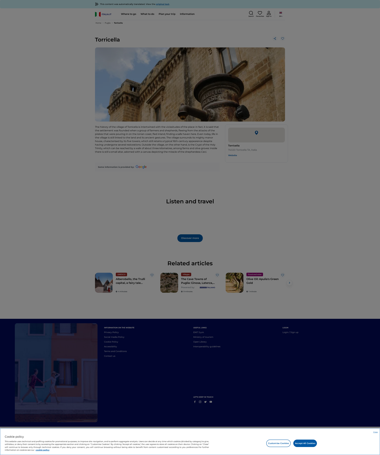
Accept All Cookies (305, 443)
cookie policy (42, 450)
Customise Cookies (278, 443)
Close (375, 432)
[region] (190, 441)
